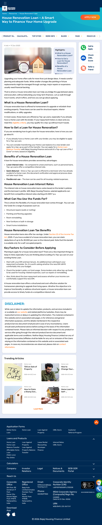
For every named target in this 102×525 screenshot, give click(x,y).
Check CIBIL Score (91, 58)
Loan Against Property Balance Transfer (28, 449)
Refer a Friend (91, 68)
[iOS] (13, 514)
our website (22, 312)
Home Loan (26, 430)
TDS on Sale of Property (30, 368)
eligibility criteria (19, 123)
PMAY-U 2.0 (11, 455)
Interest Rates (58, 442)
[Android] (8, 514)
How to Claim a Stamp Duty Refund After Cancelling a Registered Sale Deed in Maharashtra (30, 390)
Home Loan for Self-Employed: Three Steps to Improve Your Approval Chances (67, 390)
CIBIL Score (57, 430)
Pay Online (11, 458)
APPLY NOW (90, 17)
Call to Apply (90, 47)
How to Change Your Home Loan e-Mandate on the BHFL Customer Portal (67, 368)
